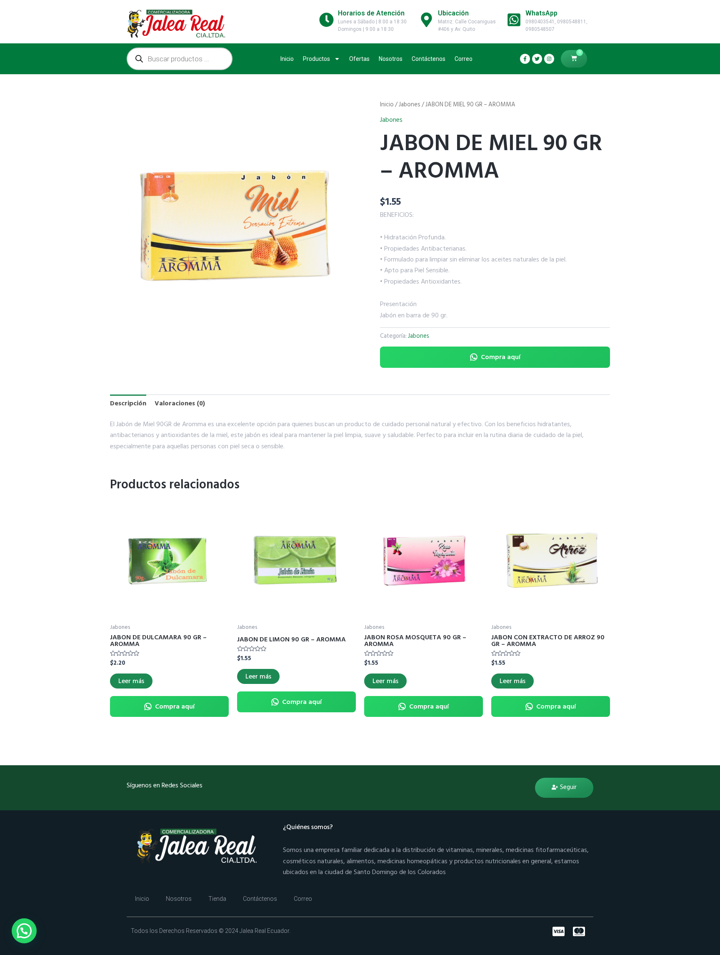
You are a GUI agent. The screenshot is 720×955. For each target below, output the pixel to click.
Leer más (131, 681)
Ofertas (359, 58)
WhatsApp (541, 13)
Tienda (217, 898)
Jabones (409, 104)
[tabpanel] (235, 224)
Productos (316, 58)
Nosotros (390, 58)
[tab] (128, 403)
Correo (463, 58)
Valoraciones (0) (180, 403)
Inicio (287, 58)
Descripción (128, 403)
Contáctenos (428, 58)
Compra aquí (500, 357)
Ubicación (453, 13)
